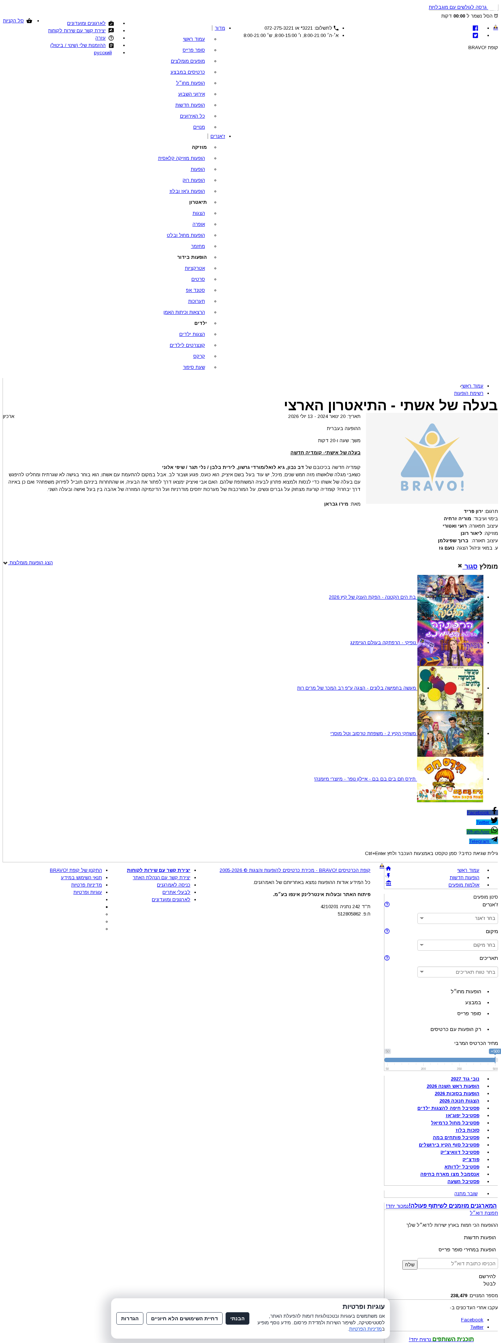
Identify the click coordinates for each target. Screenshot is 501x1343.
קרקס (199, 356)
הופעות (198, 169)
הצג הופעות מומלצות (30, 562)
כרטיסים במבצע (188, 72)
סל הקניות (13, 20)
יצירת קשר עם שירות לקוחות (77, 30)
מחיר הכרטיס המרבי (476, 1043)
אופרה (199, 224)
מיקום (492, 931)
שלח (409, 1264)
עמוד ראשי (194, 39)
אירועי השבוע (191, 94)
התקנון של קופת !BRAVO (76, 870)
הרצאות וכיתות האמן (184, 312)
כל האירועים (192, 116)
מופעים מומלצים (188, 61)
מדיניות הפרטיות (365, 1329)
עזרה (100, 38)
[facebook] (475, 28)
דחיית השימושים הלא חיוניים (184, 1318)
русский (103, 52)
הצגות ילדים (192, 334)
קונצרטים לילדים (187, 345)
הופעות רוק (194, 180)
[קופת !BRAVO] (495, 27)
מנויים (199, 127)
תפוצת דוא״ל (484, 1213)
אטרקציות (195, 268)
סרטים (198, 279)
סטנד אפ (195, 290)
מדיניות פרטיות (86, 885)
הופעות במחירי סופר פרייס (467, 1249)
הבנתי (237, 1318)
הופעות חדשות (190, 105)
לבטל (489, 1284)
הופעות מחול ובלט (186, 235)
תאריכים (489, 958)
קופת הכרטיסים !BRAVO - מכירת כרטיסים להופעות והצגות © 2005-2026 (295, 870)
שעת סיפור (194, 367)
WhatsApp (479, 831)
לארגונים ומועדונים (86, 23)
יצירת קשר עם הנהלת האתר (161, 877)
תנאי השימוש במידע (81, 877)
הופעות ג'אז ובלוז (187, 191)
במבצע (473, 1002)
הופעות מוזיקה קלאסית (181, 158)
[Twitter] (475, 35)
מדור (220, 28)
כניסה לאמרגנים (173, 885)
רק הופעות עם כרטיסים (456, 1029)
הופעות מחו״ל (190, 83)
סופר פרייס (194, 50)
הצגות (199, 213)
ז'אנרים (218, 136)
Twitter (483, 822)
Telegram (480, 841)
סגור (470, 566)
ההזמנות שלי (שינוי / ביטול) (78, 45)
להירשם (487, 1276)
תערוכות (196, 301)
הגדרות (130, 1318)
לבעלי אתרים (176, 892)
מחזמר (198, 246)
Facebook (479, 812)
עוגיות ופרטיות (87, 892)
